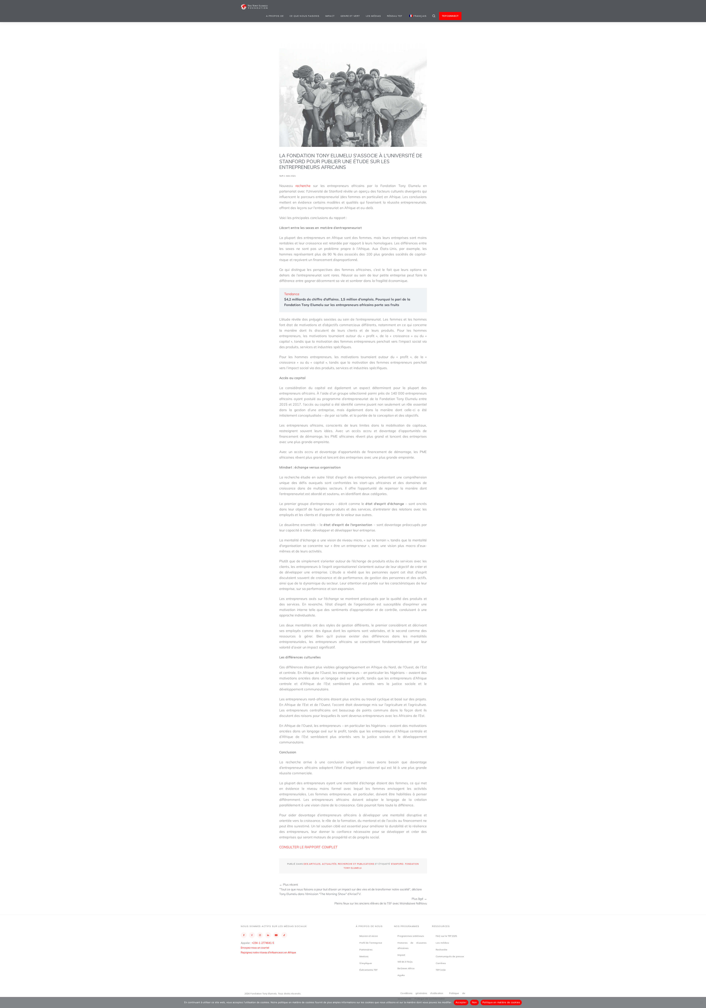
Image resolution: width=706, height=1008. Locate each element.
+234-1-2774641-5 (263, 942)
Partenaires (365, 949)
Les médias (373, 16)
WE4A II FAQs (405, 961)
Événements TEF (368, 969)
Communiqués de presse (450, 956)
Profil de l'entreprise (370, 942)
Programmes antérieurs (410, 936)
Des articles (312, 864)
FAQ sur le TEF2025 (446, 936)
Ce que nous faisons (304, 16)
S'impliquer (365, 963)
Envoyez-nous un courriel (255, 947)
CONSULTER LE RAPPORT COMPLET (308, 847)
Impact (330, 16)
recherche (303, 186)
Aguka (401, 975)
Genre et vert (350, 16)
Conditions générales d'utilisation (421, 993)
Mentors (363, 956)
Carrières (441, 963)
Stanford (397, 864)
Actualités (329, 864)
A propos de (275, 16)
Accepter (461, 1002)
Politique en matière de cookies (501, 1002)
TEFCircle (441, 969)
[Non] (701, 1002)
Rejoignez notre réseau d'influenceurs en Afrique (268, 952)
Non (474, 1002)
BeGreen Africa (405, 968)
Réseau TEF (394, 16)
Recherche (442, 949)
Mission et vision (368, 936)
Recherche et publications (356, 864)
